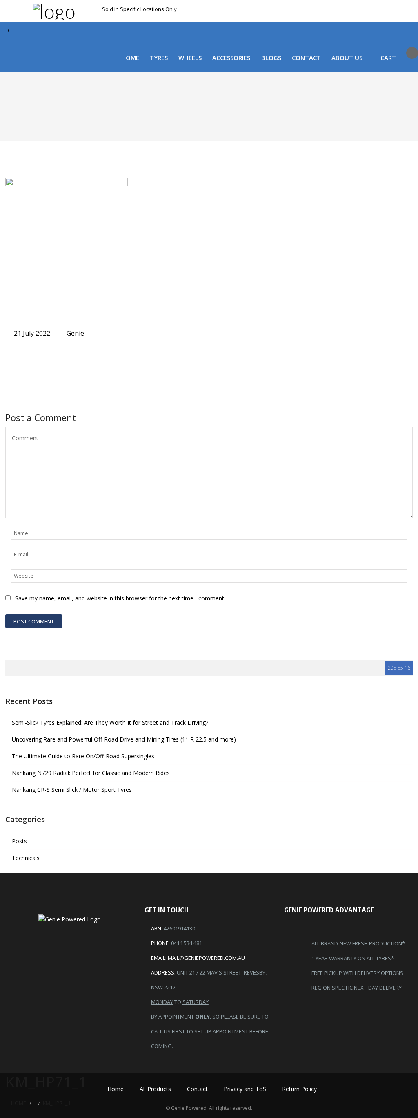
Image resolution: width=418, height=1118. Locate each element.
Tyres (159, 58)
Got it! (372, 15)
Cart (388, 58)
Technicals (26, 858)
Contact (306, 58)
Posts (19, 841)
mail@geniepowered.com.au (206, 957)
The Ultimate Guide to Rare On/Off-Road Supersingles (83, 756)
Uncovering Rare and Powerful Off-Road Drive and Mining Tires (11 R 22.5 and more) (124, 739)
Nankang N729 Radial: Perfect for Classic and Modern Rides (91, 773)
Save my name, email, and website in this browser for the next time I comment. (120, 598)
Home (130, 58)
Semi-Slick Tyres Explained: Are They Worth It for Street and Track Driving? (110, 722)
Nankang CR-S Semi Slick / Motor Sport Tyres (72, 789)
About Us (346, 58)
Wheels (190, 58)
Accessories (231, 58)
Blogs (271, 58)
